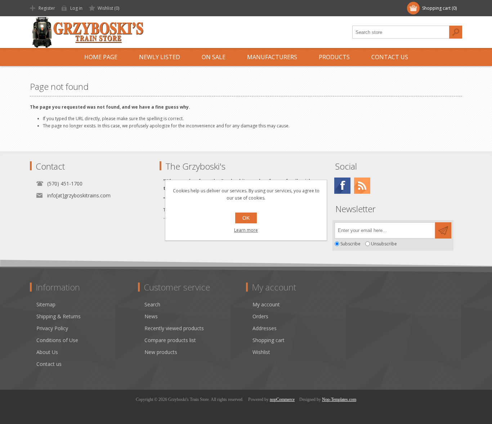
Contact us (49, 363)
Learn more (246, 230)
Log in (76, 8)
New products (160, 352)
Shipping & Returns (58, 316)
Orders (260, 316)
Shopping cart (268, 340)
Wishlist (261, 352)
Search (455, 32)
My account (266, 304)
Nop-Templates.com (339, 399)
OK (246, 218)
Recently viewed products (174, 328)
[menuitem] (87, 304)
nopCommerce (282, 399)
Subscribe (350, 244)
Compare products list (170, 340)
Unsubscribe (384, 244)
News (151, 316)
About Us (47, 352)
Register (47, 8)
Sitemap (45, 304)
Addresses (264, 328)
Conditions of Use (57, 340)
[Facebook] (342, 186)
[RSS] (362, 186)
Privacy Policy (52, 328)
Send (443, 230)
